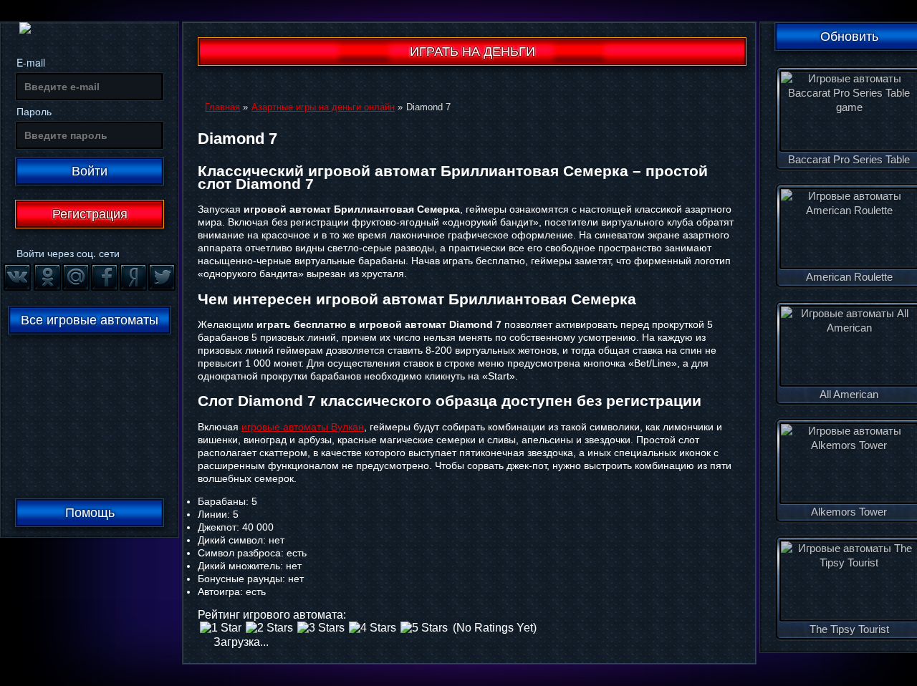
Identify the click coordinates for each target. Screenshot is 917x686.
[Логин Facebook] (104, 276)
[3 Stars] (321, 628)
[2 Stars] (269, 628)
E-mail (30, 62)
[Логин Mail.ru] (75, 276)
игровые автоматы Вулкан (302, 427)
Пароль (34, 111)
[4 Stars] (372, 628)
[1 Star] (220, 628)
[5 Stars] (424, 628)
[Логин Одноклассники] (46, 276)
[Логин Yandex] (132, 276)
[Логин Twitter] (161, 276)
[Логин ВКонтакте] (16, 276)
